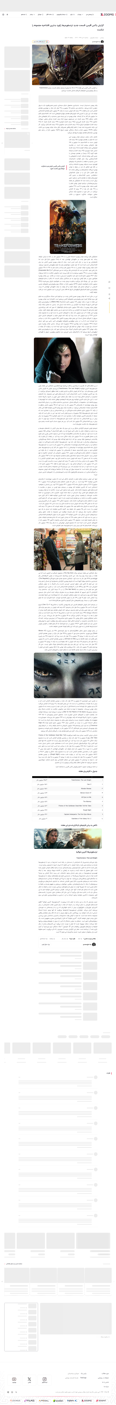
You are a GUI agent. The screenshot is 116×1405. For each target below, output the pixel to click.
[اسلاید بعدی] (2, 143)
